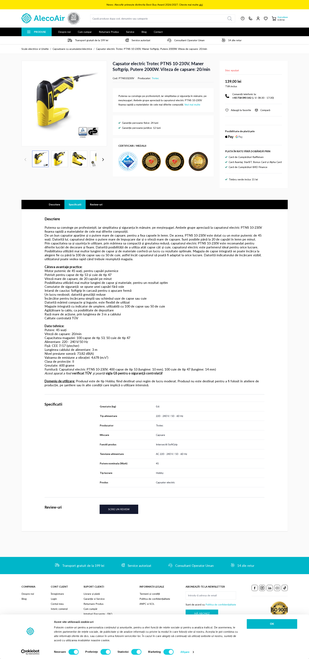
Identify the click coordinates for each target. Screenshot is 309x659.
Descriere (54, 204)
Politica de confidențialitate (154, 598)
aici (201, 4)
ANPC (142, 603)
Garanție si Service (94, 598)
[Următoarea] (103, 160)
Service (130, 31)
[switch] (105, 652)
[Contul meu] (258, 18)
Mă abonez (202, 613)
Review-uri (96, 204)
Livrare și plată (92, 593)
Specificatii (75, 204)
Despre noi (64, 31)
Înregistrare (57, 593)
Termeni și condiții (149, 593)
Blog (144, 31)
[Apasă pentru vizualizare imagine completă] (64, 103)
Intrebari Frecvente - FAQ (98, 613)
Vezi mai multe (192, 104)
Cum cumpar (85, 31)
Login (54, 598)
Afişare (185, 651)
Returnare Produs (109, 31)
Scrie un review (119, 509)
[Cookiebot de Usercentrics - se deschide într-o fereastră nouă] (30, 652)
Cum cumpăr (90, 608)
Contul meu (57, 603)
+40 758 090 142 (241, 97)
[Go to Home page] (50, 18)
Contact (158, 31)
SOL (151, 603)
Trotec (155, 78)
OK (272, 623)
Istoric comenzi (59, 608)
